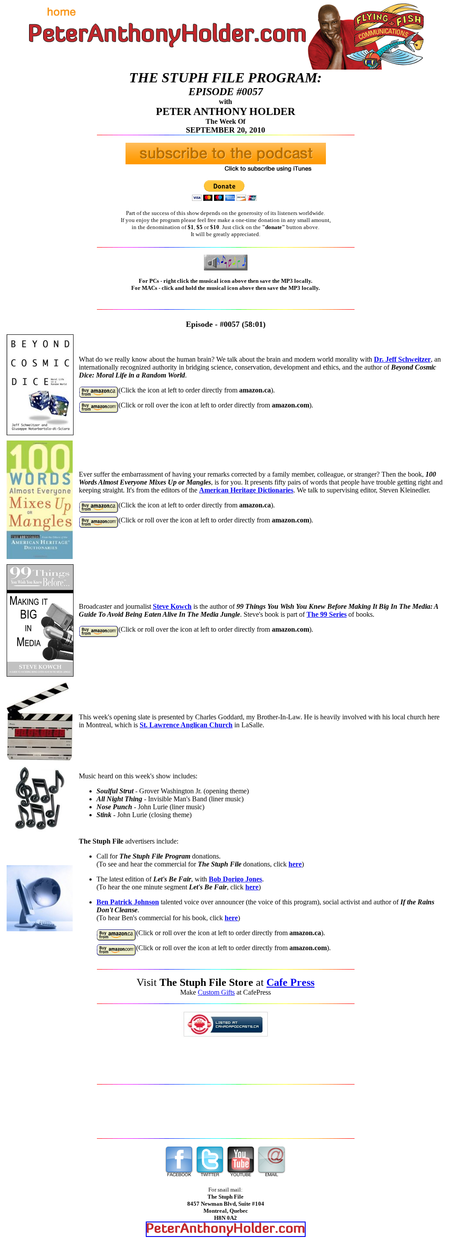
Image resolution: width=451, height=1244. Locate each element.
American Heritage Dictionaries (246, 490)
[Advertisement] (225, 1111)
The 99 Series (327, 614)
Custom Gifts (216, 992)
